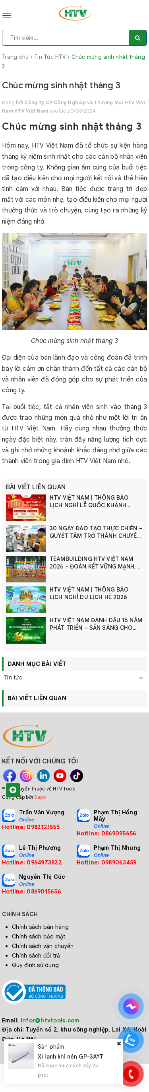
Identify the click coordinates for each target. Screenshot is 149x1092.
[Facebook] (9, 775)
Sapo (40, 797)
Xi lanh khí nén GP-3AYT (70, 1056)
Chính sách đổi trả (36, 955)
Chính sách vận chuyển (43, 946)
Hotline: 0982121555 (31, 827)
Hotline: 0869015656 (31, 891)
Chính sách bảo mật (39, 936)
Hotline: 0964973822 (32, 862)
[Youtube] (60, 775)
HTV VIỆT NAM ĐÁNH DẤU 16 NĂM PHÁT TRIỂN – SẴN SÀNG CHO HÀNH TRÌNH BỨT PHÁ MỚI (96, 624)
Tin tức (13, 677)
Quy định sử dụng (35, 965)
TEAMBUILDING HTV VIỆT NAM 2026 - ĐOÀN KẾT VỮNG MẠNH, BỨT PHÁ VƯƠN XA (93, 563)
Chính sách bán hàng (40, 926)
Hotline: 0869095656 (107, 833)
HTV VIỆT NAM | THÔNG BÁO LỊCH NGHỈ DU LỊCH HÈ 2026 (89, 593)
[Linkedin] (43, 775)
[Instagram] (26, 775)
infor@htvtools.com (50, 1020)
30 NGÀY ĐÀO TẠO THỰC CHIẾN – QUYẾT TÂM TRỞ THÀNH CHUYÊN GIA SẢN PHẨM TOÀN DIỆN (96, 532)
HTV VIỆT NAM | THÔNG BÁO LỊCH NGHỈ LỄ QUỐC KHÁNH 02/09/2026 (89, 502)
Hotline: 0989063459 (107, 862)
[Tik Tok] (76, 775)
